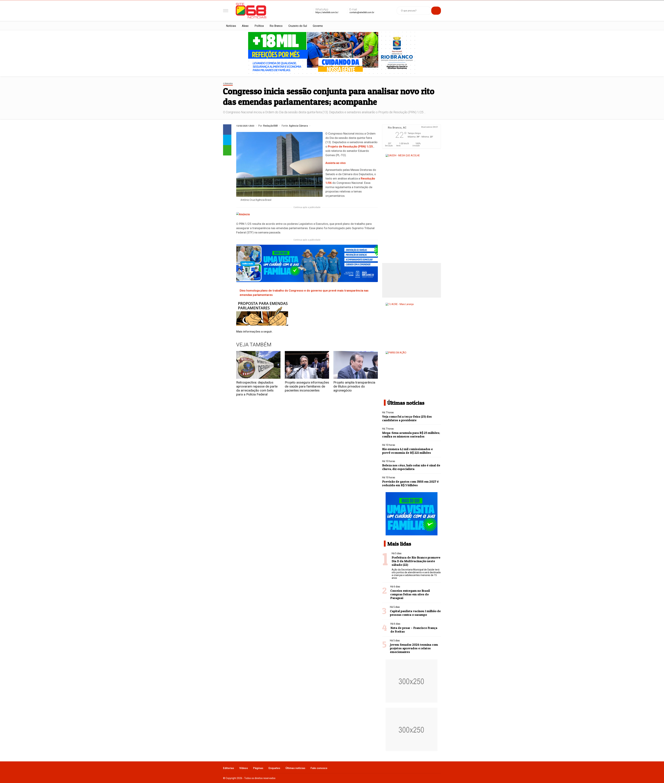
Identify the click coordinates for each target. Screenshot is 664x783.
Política (259, 25)
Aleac (245, 25)
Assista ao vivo (335, 163)
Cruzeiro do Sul (297, 25)
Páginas (258, 768)
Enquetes (274, 768)
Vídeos (243, 768)
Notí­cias (231, 25)
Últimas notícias (295, 768)
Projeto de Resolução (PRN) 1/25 (350, 146)
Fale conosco (319, 768)
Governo (318, 25)
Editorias (228, 768)
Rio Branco (276, 25)
